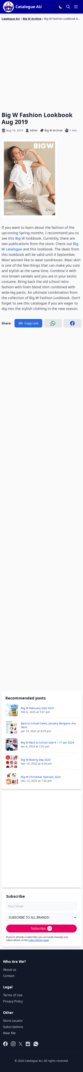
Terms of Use (12, 995)
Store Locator (13, 1020)
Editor (34, 130)
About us (9, 969)
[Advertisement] (41, 63)
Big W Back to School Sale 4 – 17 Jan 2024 (47, 742)
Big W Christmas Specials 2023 (41, 777)
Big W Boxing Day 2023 (36, 759)
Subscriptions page (38, 940)
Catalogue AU (11, 18)
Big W (20, 238)
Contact (8, 976)
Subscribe (38, 928)
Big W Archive (32, 18)
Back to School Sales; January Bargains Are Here (48, 725)
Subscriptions (13, 1027)
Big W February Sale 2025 (37, 708)
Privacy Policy (13, 1001)
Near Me (9, 1033)
